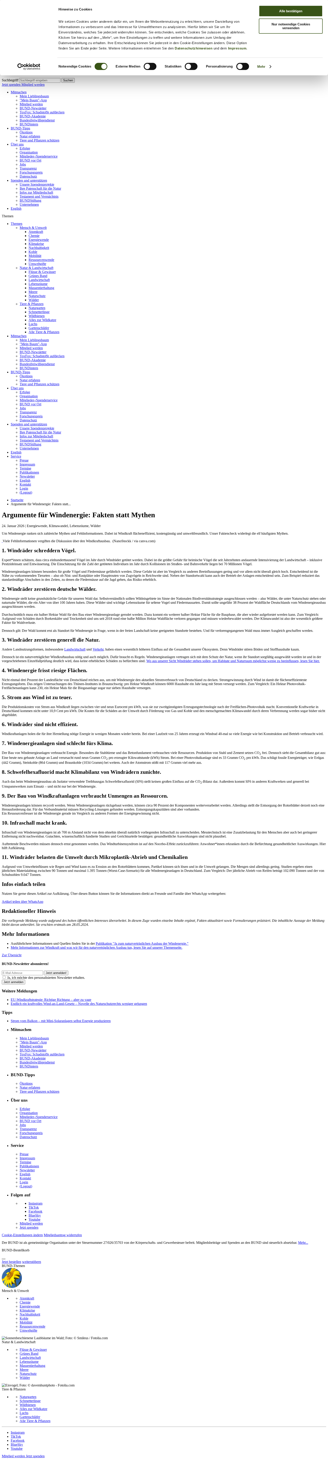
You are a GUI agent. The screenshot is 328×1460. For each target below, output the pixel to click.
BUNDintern (29, 124)
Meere (33, 292)
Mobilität (35, 256)
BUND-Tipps (20, 128)
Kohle (33, 252)
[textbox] (39, 80)
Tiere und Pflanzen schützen (39, 140)
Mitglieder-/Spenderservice (39, 156)
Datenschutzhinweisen (193, 48)
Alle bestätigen (290, 11)
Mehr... (303, 1242)
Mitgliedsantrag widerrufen (63, 1235)
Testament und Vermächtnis (39, 196)
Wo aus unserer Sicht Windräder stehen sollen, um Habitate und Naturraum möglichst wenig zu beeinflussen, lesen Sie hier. (233, 661)
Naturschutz (37, 296)
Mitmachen (19, 92)
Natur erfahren (30, 136)
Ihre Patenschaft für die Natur (40, 188)
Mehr (261, 66)
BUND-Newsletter (33, 108)
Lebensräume (38, 284)
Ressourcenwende (41, 260)
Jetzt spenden (11, 84)
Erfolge (25, 148)
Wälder (34, 300)
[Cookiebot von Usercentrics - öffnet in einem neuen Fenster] (28, 66)
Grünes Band (38, 276)
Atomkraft (36, 232)
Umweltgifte (37, 264)
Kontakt (25, 484)
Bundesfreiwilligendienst (37, 120)
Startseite (17, 500)
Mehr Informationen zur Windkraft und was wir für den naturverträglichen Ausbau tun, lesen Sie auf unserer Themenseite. (96, 947)
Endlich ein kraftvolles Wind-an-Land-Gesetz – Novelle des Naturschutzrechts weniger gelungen (79, 1004)
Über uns (17, 144)
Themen (16, 224)
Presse (24, 460)
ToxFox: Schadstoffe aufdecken (42, 112)
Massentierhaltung (41, 288)
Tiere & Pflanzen (32, 304)
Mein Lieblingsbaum (34, 96)
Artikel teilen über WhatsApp (22, 902)
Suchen (68, 80)
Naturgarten (37, 308)
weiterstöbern (31, 1262)
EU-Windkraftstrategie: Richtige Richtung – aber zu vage (51, 1000)
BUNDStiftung (30, 200)
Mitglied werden (33, 84)
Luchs (33, 324)
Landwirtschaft (39, 280)
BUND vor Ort (30, 160)
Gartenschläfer (39, 328)
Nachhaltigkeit (39, 248)
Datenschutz (28, 176)
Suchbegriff (10, 80)
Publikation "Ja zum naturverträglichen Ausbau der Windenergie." (142, 943)
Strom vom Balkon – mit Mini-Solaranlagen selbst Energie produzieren (61, 1021)
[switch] (150, 66)
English (16, 208)
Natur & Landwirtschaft (36, 268)
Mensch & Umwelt (33, 228)
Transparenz (28, 168)
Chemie (34, 236)
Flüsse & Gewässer (42, 272)
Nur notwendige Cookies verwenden (291, 26)
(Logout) (26, 492)
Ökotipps (26, 132)
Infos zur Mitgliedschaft (36, 192)
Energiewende (39, 240)
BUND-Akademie (33, 116)
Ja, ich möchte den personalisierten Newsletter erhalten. (46, 977)
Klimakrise (36, 244)
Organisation (29, 152)
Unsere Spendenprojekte (37, 184)
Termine (25, 468)
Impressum (237, 48)
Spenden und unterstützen (29, 180)
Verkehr (98, 649)
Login (24, 488)
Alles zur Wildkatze (42, 320)
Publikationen (29, 472)
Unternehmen (29, 204)
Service (16, 456)
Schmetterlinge (39, 312)
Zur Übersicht (11, 955)
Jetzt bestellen (11, 1262)
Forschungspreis (31, 172)
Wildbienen (37, 316)
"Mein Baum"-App (33, 100)
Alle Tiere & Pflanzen (44, 332)
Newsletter (27, 476)
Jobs (23, 164)
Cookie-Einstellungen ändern (22, 1235)
